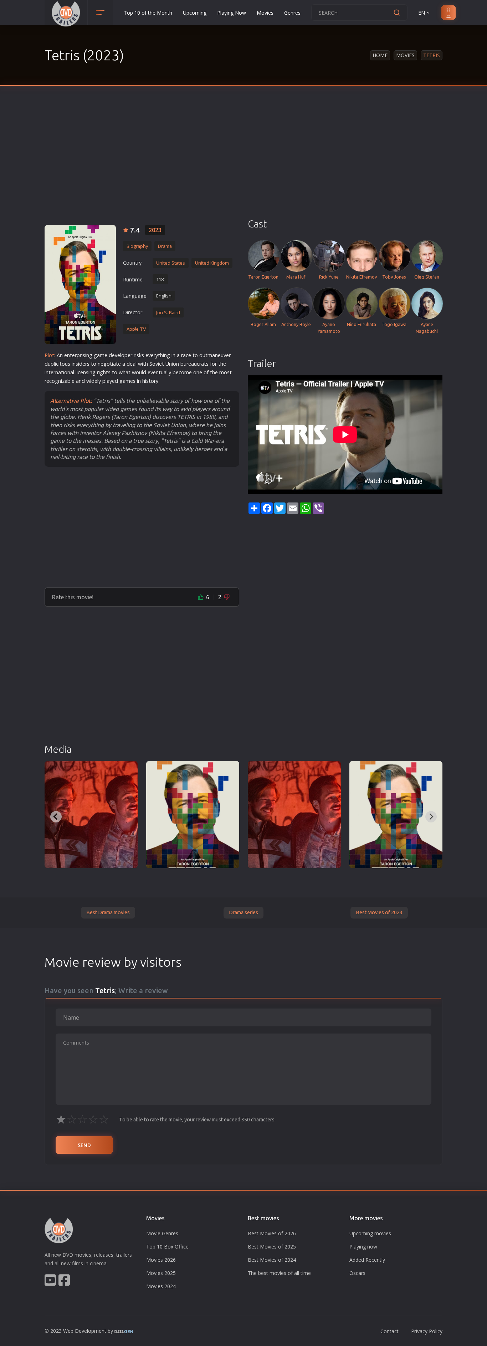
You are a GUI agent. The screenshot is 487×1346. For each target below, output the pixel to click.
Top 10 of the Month (148, 12)
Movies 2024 (161, 1286)
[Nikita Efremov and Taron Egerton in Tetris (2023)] (91, 814)
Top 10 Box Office (167, 1246)
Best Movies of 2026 (272, 1233)
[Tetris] (80, 284)
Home (380, 55)
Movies (265, 12)
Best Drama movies (108, 912)
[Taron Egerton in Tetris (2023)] (192, 814)
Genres (292, 12)
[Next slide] (431, 816)
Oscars (357, 1273)
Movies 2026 (161, 1259)
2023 (155, 230)
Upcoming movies (370, 1233)
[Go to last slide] (56, 816)
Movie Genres (162, 1233)
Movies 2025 (161, 1273)
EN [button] (421, 12)
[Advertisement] (243, 164)
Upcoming (194, 12)
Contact (389, 1331)
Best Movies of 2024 (272, 1259)
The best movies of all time (279, 1273)
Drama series (243, 912)
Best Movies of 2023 (379, 912)
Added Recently (367, 1259)
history (150, 380)
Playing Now (231, 12)
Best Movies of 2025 (272, 1246)
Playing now (363, 1246)
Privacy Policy (426, 1331)
